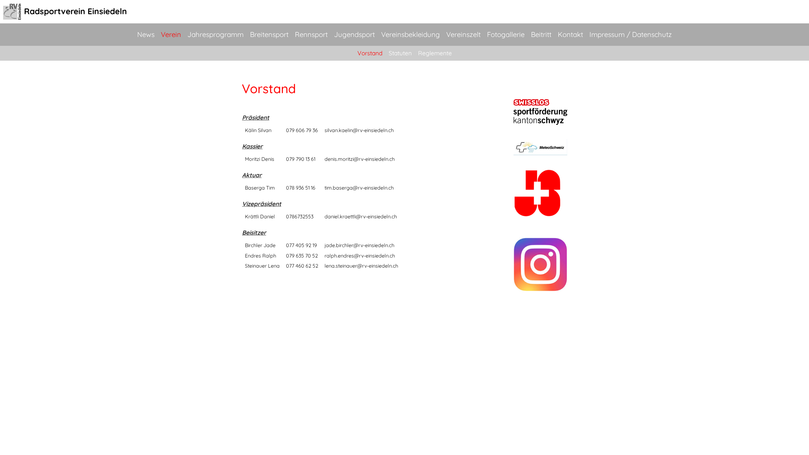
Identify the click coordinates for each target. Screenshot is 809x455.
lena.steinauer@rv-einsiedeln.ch (361, 266)
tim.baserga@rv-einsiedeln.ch (359, 188)
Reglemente (435, 53)
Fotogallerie (506, 34)
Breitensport (269, 34)
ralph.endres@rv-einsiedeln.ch (360, 255)
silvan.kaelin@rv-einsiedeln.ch (359, 130)
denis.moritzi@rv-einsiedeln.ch (360, 159)
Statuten (400, 53)
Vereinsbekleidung (410, 34)
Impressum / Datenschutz (630, 34)
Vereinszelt (463, 34)
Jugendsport (354, 34)
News (146, 34)
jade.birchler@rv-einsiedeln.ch (359, 245)
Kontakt (570, 34)
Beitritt (541, 34)
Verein (171, 34)
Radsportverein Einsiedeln (75, 11)
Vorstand (369, 53)
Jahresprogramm (215, 34)
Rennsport (311, 34)
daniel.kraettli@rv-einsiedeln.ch (361, 216)
